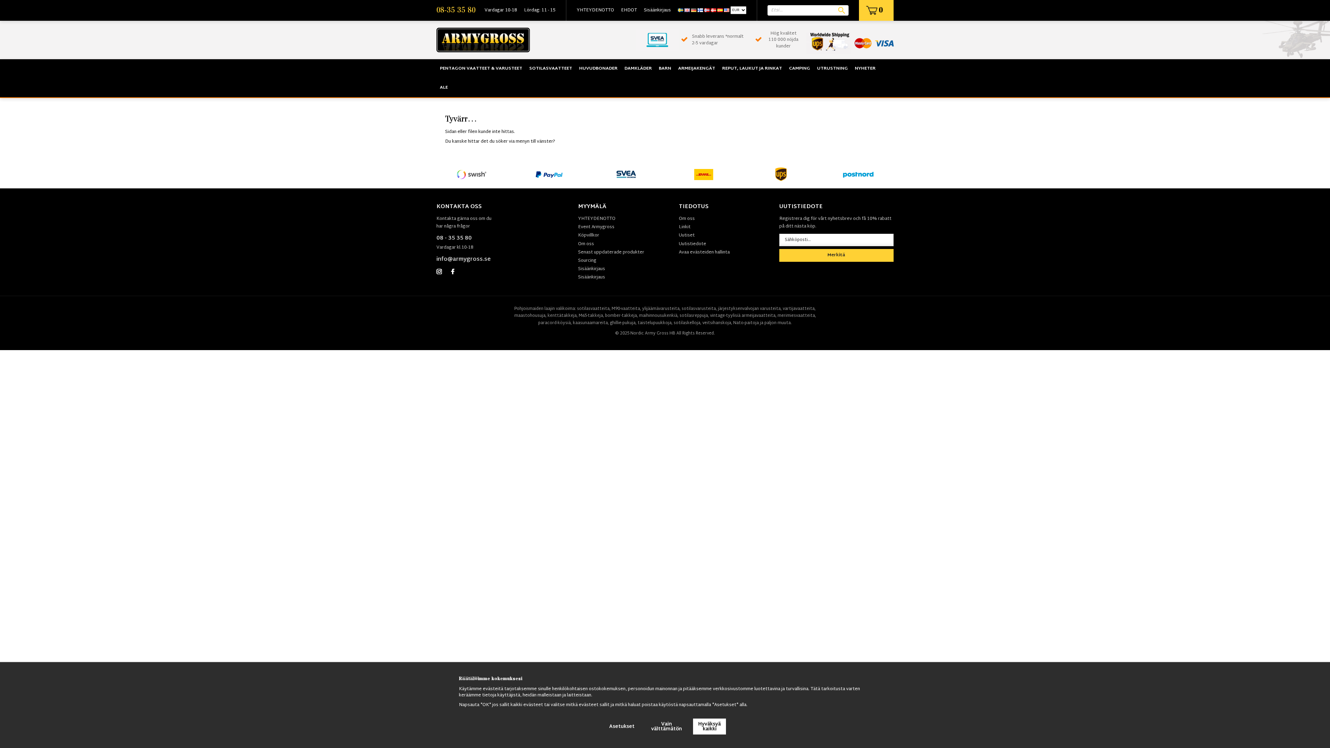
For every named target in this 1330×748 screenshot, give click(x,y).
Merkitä (836, 255)
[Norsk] (707, 10)
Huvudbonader (598, 68)
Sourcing (587, 261)
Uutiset (687, 235)
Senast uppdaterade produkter (611, 252)
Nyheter (865, 68)
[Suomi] (700, 10)
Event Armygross (596, 227)
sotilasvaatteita (593, 309)
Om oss (586, 244)
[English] (687, 10)
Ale (444, 87)
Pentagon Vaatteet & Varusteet (481, 68)
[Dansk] (713, 10)
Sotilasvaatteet (550, 68)
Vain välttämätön (666, 726)
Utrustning (832, 68)
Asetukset (622, 726)
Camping (799, 68)
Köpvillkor (588, 235)
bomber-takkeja (621, 316)
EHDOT (629, 10)
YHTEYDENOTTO (595, 10)
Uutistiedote (692, 244)
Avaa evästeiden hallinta (704, 252)
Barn (665, 68)
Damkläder (638, 68)
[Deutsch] (694, 10)
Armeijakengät (696, 68)
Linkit (685, 227)
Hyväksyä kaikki (709, 726)
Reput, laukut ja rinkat (752, 68)
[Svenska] (680, 10)
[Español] (720, 10)
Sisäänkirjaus (657, 10)
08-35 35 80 (456, 10)
